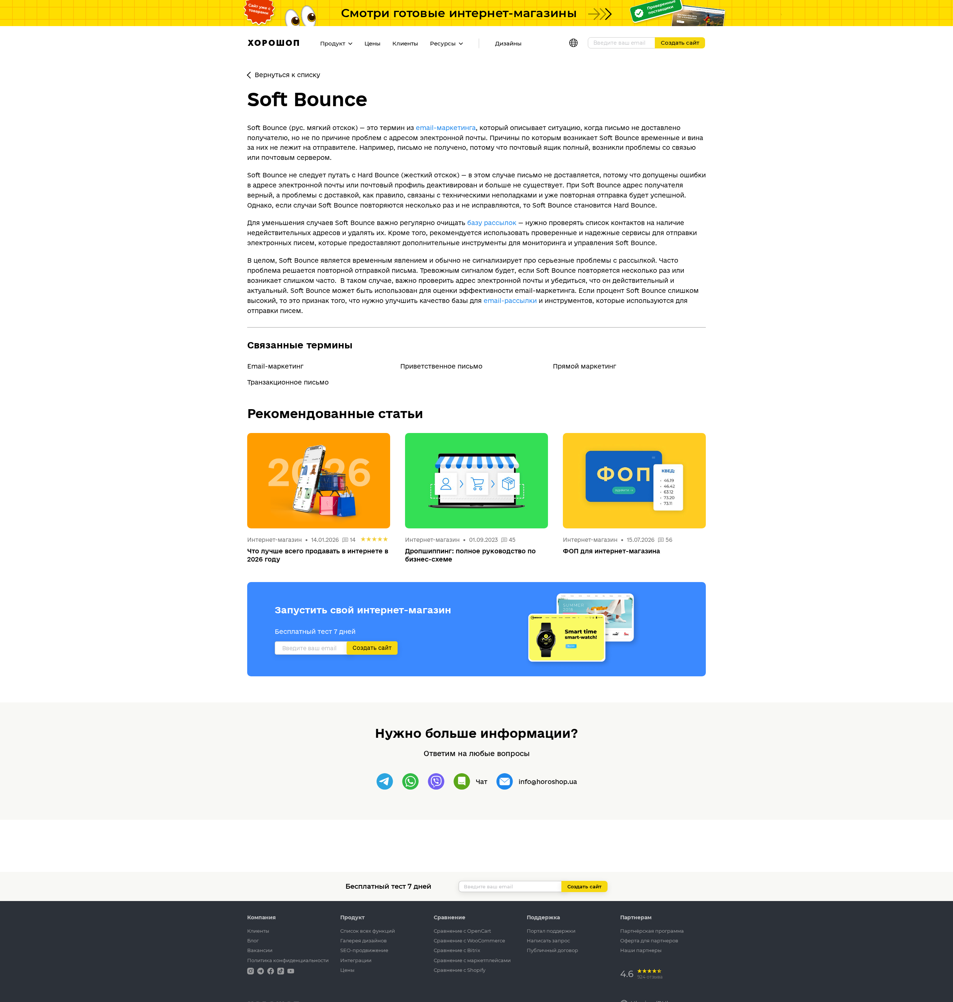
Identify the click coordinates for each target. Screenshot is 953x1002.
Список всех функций (367, 931)
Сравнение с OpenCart (462, 931)
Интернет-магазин (275, 540)
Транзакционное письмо (288, 382)
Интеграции (356, 960)
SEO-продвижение (364, 950)
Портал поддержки (551, 931)
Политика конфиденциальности (288, 960)
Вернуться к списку (287, 74)
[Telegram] (384, 781)
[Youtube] (290, 970)
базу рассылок (491, 222)
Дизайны (508, 43)
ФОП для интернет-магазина (611, 550)
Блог (253, 940)
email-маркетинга (446, 127)
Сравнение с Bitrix (457, 950)
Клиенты (405, 43)
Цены (372, 43)
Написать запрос (548, 940)
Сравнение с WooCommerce (469, 940)
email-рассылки (510, 300)
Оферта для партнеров (649, 940)
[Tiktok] (281, 970)
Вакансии (259, 950)
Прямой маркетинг (584, 366)
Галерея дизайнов (363, 940)
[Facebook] (271, 970)
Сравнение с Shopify (459, 970)
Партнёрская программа (652, 931)
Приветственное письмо (441, 366)
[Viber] (436, 781)
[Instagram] (251, 970)
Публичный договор (552, 950)
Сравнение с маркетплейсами (472, 960)
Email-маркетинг (275, 366)
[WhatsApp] (410, 781)
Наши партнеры (641, 950)
